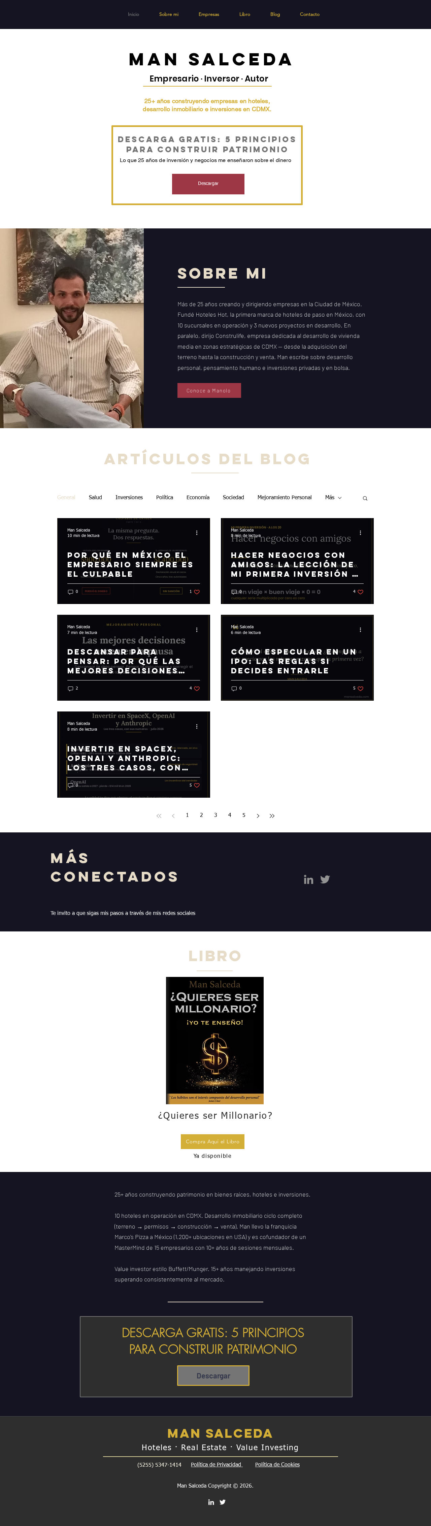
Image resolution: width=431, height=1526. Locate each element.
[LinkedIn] (308, 879)
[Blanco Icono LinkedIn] (211, 1502)
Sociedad (233, 498)
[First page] (159, 816)
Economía (198, 498)
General (66, 498)
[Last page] (272, 816)
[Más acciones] (199, 533)
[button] (365, 498)
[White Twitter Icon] (223, 1502)
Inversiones (129, 498)
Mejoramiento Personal (285, 498)
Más (329, 498)
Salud (95, 498)
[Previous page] (173, 816)
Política (164, 498)
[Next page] (258, 816)
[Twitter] (325, 879)
